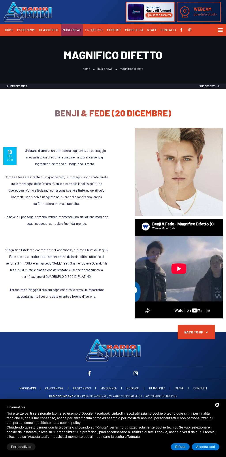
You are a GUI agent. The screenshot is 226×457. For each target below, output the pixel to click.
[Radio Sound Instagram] (190, 30)
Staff (152, 30)
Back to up (194, 332)
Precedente (17, 86)
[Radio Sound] (27, 11)
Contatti (168, 30)
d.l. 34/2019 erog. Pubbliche (158, 396)
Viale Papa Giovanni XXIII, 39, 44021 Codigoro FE (93, 396)
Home (9, 30)
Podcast (114, 30)
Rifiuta (180, 447)
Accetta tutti (205, 447)
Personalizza (21, 447)
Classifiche (49, 30)
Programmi (26, 30)
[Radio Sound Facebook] (181, 30)
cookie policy (70, 423)
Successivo (208, 86)
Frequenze (94, 30)
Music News (71, 30)
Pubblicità (134, 30)
